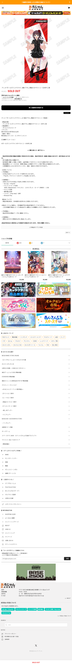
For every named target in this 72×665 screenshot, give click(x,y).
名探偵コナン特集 (7, 427)
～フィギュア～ (6, 423)
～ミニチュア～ (6, 414)
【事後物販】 (6, 444)
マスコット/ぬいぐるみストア (11, 440)
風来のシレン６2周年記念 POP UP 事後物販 (15, 381)
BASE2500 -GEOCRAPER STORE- (12, 419)
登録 (67, 558)
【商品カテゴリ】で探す (9, 402)
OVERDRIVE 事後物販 (8, 376)
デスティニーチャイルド (9, 385)
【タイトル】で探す (8, 393)
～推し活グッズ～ (7, 410)
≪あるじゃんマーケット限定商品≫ (12, 389)
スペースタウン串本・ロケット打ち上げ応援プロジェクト (19, 435)
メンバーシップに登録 (8, 97)
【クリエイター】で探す (9, 406)
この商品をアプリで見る (36, 227)
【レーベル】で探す (8, 397)
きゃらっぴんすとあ (8, 364)
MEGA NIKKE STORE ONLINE (10, 355)
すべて (7, 243)
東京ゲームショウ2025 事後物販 (12, 372)
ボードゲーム (6, 431)
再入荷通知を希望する (36, 108)
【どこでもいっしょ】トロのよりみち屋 (14, 360)
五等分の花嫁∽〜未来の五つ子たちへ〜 (14, 368)
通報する (68, 232)
